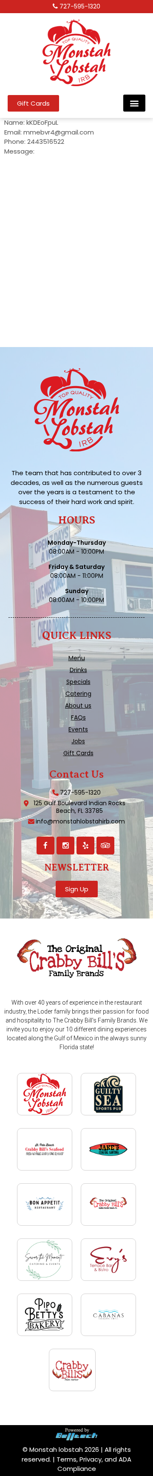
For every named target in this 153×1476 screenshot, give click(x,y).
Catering (78, 693)
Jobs (78, 741)
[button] (134, 103)
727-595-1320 (80, 6)
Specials (78, 682)
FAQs (78, 717)
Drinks (78, 670)
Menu (76, 658)
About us (78, 705)
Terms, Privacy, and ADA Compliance (94, 1464)
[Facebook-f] (45, 845)
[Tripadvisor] (105, 845)
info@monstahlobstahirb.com (80, 821)
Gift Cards (78, 753)
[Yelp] (85, 845)
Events (78, 729)
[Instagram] (65, 845)
